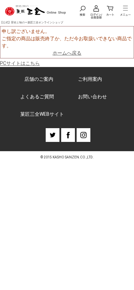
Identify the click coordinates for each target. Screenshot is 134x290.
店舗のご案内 (38, 79)
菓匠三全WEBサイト (42, 114)
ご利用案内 (90, 79)
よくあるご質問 (37, 96)
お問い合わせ (92, 96)
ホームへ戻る (67, 53)
